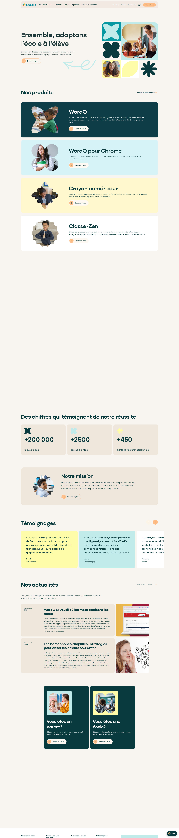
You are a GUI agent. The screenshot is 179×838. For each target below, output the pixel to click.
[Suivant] (155, 522)
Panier (123, 4)
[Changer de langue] (139, 5)
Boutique (115, 4)
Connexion (132, 4)
